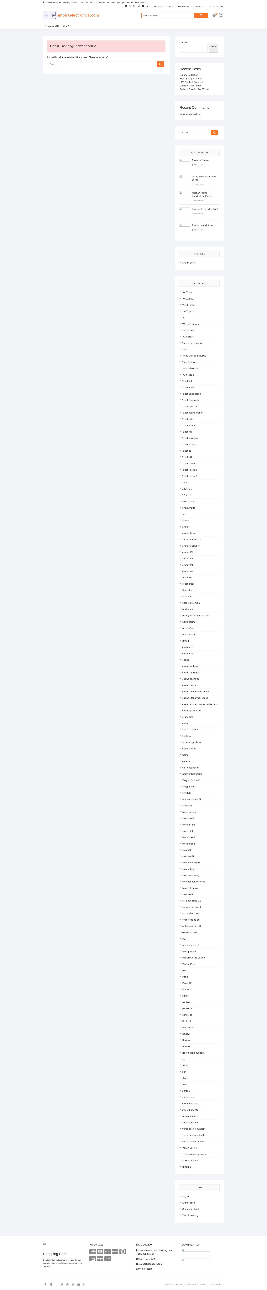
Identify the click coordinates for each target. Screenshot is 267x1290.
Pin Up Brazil (189, 951)
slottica (186, 1090)
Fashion (186, 736)
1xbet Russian (189, 469)
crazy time (187, 717)
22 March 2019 (198, 165)
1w (183, 317)
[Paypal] (115, 1251)
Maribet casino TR (192, 799)
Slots (185, 1078)
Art (184, 514)
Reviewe (186, 1040)
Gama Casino (189, 748)
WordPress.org (190, 1215)
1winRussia (188, 374)
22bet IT (186, 495)
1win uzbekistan (190, 368)
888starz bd (188, 501)
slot (184, 1071)
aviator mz (187, 564)
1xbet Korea (188, 425)
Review (186, 1033)
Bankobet (187, 590)
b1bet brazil (188, 583)
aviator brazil (189, 533)
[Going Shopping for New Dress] (185, 176)
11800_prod (188, 311)
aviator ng (187, 571)
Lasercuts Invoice (199, 6)
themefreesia (140, 2)
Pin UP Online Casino (193, 957)
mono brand (188, 824)
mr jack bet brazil (191, 907)
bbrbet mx (187, 609)
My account (159, 6)
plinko (185, 995)
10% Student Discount (191, 82)
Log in (185, 1196)
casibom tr (187, 647)
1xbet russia (188, 463)
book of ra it (188, 634)
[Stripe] (100, 1258)
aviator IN (187, 552)
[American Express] (92, 1251)
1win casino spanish (192, 343)
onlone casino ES (191, 926)
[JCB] (107, 1258)
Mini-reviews (189, 812)
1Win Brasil (188, 330)
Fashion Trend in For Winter (194, 89)
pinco (185, 970)
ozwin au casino (190, 932)
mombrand (188, 818)
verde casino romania (193, 1141)
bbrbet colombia (191, 602)
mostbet (186, 850)
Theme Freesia (201, 1284)
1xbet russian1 (189, 476)
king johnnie (188, 786)
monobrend (188, 843)
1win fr (185, 349)
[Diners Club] (122, 1251)
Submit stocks (183, 6)
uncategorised (189, 1116)
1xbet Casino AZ (190, 400)
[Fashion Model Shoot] (185, 225)
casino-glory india (191, 710)
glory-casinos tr (190, 767)
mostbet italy (189, 869)
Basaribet (187, 596)
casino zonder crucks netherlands (200, 704)
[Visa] (107, 1251)
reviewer (186, 1046)
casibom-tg (188, 653)
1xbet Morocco (190, 444)
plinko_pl (187, 1014)
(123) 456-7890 (99, 2)
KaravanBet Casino (192, 774)
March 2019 (188, 262)
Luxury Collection (189, 75)
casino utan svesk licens (195, 697)
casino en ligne (190, 666)
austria (185, 520)
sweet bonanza (190, 1103)
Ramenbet (187, 1027)
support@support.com (120, 2)
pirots (185, 976)
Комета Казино (190, 1160)
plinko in (186, 1002)
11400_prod (188, 305)
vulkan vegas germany (194, 1154)
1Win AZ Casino (190, 324)
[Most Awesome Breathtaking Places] (185, 192)
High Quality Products (191, 78)
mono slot (187, 831)
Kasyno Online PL (191, 780)
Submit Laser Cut (216, 6)
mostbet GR (188, 856)
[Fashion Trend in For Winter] (185, 209)
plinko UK (187, 1008)
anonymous (188, 507)
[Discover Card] (92, 1258)
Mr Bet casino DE (191, 900)
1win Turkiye (189, 362)
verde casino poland (193, 1135)
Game (185, 754)
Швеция (186, 1166)
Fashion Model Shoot (191, 85)
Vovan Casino (189, 1147)
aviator (186, 526)
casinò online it (190, 685)
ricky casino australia (193, 1052)
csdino (185, 723)
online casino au (191, 919)
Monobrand (188, 837)
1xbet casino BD (190, 406)
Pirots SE (187, 983)
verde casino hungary (193, 1128)
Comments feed (190, 1209)
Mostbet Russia (190, 888)
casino (185, 659)
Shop (66, 26)
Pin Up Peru (188, 964)
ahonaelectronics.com (78, 15)
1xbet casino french (192, 412)
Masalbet (187, 805)
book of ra (188, 628)
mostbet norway (191, 875)
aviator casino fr (191, 545)
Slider (185, 1065)
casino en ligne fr (191, 672)
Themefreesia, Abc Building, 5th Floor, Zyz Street (67, 2)
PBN (184, 938)
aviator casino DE (191, 539)
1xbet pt (186, 450)
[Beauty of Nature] (185, 160)
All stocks (170, 6)
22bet (185, 482)
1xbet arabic (188, 387)
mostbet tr (187, 894)
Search (201, 15)
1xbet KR (187, 431)
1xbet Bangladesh (191, 393)
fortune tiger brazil (192, 742)
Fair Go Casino (190, 729)
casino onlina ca (190, 678)
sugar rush (188, 1097)
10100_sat (187, 292)
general (186, 761)
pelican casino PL (191, 945)
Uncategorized (190, 1122)
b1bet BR (187, 577)
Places (185, 989)
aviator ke (187, 558)
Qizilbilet (186, 1021)
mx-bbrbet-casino (191, 913)
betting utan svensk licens (196, 615)
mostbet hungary (191, 862)
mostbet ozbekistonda (194, 881)
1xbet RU (187, 457)
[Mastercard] (100, 1251)
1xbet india (187, 419)
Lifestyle (186, 793)
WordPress (219, 1284)
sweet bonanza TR (192, 1109)
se (183, 1059)
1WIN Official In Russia (194, 355)
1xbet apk (187, 381)
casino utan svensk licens (195, 691)
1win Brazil (188, 336)
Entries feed (188, 1202)
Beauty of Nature (200, 160)
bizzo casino (189, 621)
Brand (185, 641)
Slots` (185, 1084)
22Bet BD (187, 488)
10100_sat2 (188, 298)
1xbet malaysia (190, 438)
